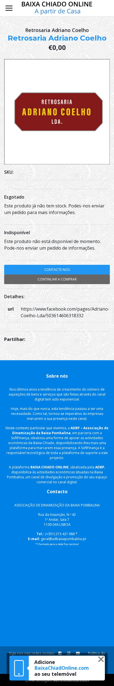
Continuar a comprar (57, 279)
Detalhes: (14, 296)
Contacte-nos (57, 269)
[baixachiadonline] (57, 8)
